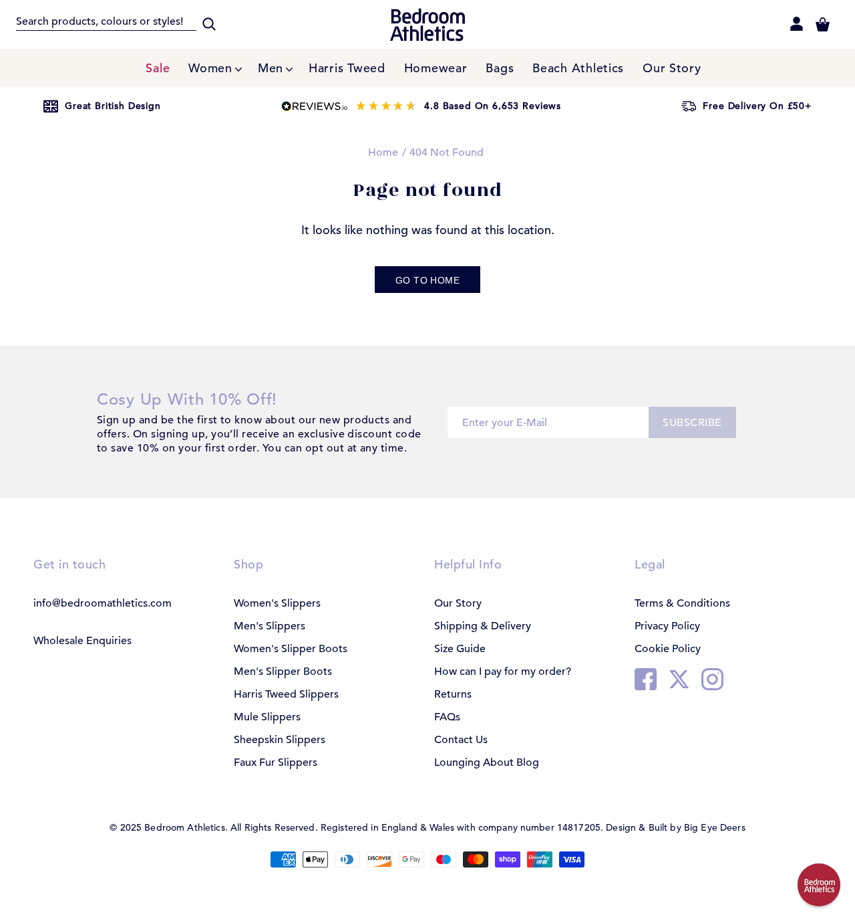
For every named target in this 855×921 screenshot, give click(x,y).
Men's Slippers (269, 626)
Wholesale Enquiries (82, 640)
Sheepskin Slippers (279, 739)
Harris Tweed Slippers (286, 694)
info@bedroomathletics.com (102, 603)
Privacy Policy (667, 626)
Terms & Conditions (682, 603)
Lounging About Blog (486, 762)
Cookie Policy (668, 648)
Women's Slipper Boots (290, 648)
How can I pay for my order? (502, 671)
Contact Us (461, 739)
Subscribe (692, 422)
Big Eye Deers (714, 827)
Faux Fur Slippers (275, 762)
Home (383, 152)
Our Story (458, 603)
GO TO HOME (427, 280)
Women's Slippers (277, 603)
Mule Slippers (267, 717)
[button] (819, 884)
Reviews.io (421, 106)
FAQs (447, 717)
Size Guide (460, 648)
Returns (453, 694)
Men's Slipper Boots (283, 671)
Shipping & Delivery (482, 626)
